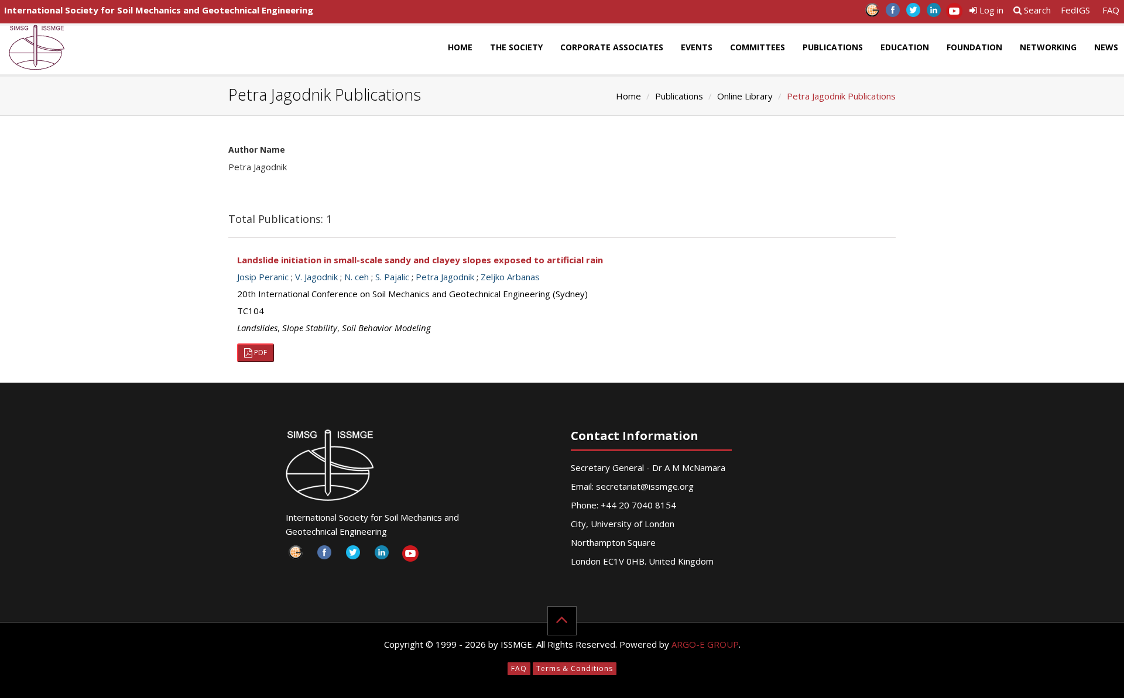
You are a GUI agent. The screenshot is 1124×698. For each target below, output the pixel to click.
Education (904, 47)
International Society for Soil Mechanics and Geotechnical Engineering (158, 10)
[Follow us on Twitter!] (913, 13)
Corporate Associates (611, 47)
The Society (516, 47)
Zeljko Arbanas (510, 277)
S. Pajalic (392, 277)
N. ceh (356, 277)
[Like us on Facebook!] (892, 13)
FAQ (1110, 10)
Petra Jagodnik (445, 277)
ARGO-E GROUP (705, 644)
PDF (259, 352)
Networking (1048, 47)
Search (1036, 10)
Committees (757, 47)
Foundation (974, 47)
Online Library (745, 96)
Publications (833, 47)
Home (460, 47)
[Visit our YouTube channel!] (954, 13)
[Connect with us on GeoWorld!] (872, 13)
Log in (990, 10)
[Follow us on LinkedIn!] (933, 13)
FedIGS (1075, 10)
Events (696, 47)
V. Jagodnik (316, 277)
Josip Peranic (263, 277)
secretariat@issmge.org (645, 486)
